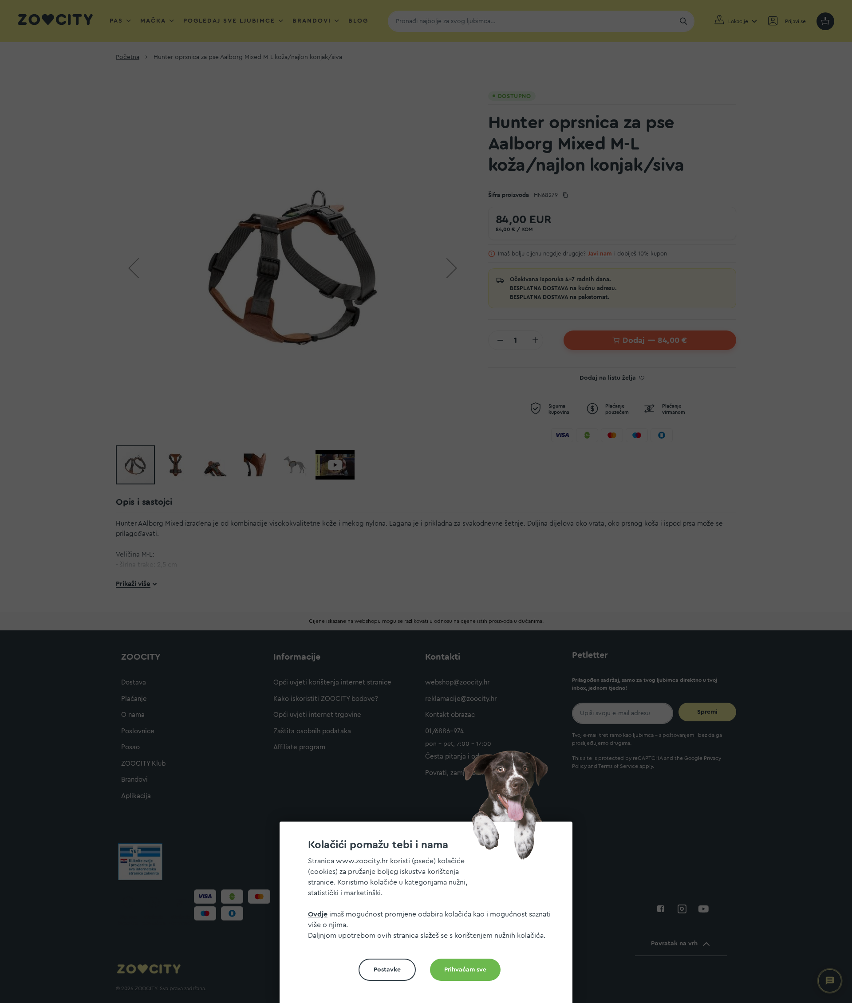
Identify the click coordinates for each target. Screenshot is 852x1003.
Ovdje (317, 914)
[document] (429, 915)
